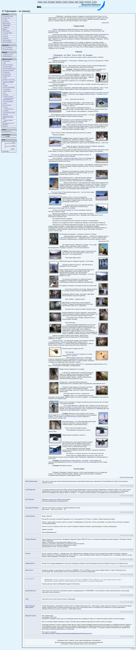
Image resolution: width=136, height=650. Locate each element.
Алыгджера (77, 31)
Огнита (55, 154)
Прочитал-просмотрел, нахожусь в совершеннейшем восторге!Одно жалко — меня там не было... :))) (61, 508)
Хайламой (51, 159)
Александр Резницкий (31, 507)
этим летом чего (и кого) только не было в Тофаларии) (58, 599)
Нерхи (106, 407)
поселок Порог (7, 74)
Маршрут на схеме (8, 54)
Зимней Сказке (91, 309)
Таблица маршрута (7, 55)
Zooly (26, 599)
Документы (6, 21)
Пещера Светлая (58, 340)
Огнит (5, 77)
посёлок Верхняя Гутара (9, 68)
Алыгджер (87, 34)
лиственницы (68, 158)
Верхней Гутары (53, 32)
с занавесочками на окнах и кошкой (76, 121)
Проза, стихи (7, 18)
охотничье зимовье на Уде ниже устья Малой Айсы (9, 82)
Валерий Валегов (30, 590)
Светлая (6, 114)
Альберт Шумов (30, 516)
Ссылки (6, 34)
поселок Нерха (7, 105)
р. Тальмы (75, 197)
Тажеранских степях (96, 215)
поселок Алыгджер (8, 64)
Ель (5, 92)
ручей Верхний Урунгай (9, 112)
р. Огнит (101, 87)
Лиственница (7, 89)
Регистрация (6, 151)
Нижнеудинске (94, 462)
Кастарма (6, 110)
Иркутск (6, 126)
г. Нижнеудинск (73, 60)
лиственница (71, 215)
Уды (86, 127)
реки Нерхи (58, 192)
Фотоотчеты (7, 25)
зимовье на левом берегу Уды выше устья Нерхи (8, 117)
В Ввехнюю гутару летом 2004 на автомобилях (56, 500)
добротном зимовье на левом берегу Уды (72, 407)
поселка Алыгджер (66, 210)
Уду (91, 87)
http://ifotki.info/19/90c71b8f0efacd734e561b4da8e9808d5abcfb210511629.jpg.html (66, 633)
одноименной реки (84, 147)
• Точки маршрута (8, 47)
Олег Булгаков (29, 499)
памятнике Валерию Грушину (73, 416)
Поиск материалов (7, 41)
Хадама (6, 85)
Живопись (6, 38)
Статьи (5, 19)
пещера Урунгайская (9, 70)
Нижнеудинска (52, 31)
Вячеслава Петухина (94, 6)
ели (84, 158)
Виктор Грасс (29, 570)
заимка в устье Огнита (9, 79)
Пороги (71, 84)
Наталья (27, 553)
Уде (70, 31)
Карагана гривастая (8, 96)
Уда (5, 63)
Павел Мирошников (31, 481)
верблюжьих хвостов (82, 159)
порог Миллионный (8, 101)
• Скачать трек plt (8, 49)
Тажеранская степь (8, 108)
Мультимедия (7, 23)
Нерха (5, 103)
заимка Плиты (7, 75)
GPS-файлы (7, 31)
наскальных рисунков (65, 180)
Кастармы (93, 234)
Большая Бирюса (8, 66)
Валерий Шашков (30, 539)
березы (76, 158)
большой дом (90, 455)
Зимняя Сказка (73, 269)
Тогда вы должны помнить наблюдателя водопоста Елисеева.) (82, 582)
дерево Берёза (7, 91)
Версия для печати (7, 131)
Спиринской (57, 40)
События (6, 36)
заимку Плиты (70, 77)
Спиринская (7, 72)
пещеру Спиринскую (77, 357)
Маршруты (6, 27)
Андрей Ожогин (30, 563)
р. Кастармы (63, 237)
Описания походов (8, 16)
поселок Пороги (86, 74)
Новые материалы (7, 40)
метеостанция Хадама (9, 87)
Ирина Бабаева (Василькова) (30, 606)
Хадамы (82, 126)
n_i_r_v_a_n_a (29, 578)
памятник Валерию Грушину (8, 121)
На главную (133, 648)
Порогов (80, 92)
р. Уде (98, 37)
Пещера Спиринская (72, 354)
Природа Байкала (91, 4)
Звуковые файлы (8, 32)
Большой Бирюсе (97, 31)
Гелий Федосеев (30, 489)
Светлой (80, 348)
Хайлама (6, 94)
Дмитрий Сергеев (30, 615)
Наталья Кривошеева (126, 477)
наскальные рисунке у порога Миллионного (9, 99)
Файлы (5, 29)
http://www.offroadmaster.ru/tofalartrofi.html (54, 501)
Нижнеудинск (7, 61)
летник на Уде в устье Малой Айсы (8, 124)
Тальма (6, 107)
